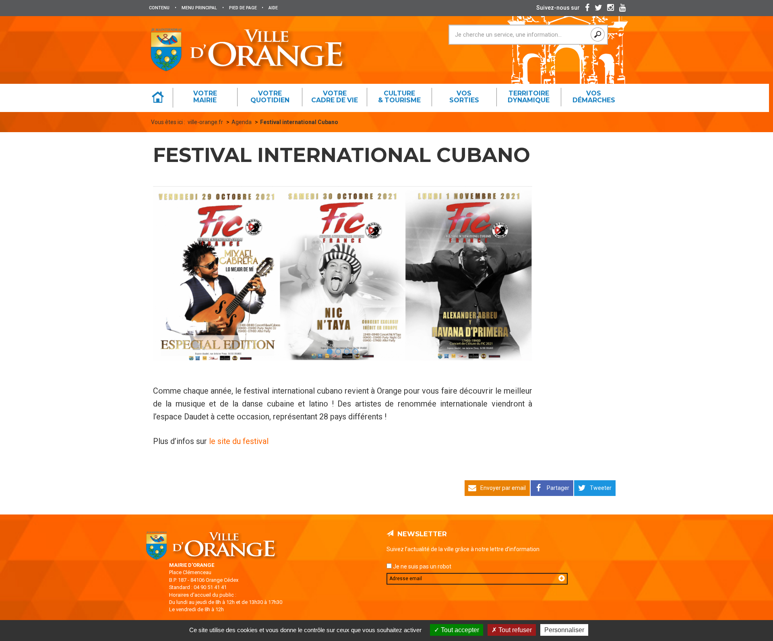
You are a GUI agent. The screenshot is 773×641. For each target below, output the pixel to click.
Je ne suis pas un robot (421, 566)
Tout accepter (459, 629)
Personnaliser (564, 629)
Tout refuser (514, 629)
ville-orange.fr (205, 122)
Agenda (241, 122)
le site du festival (239, 441)
